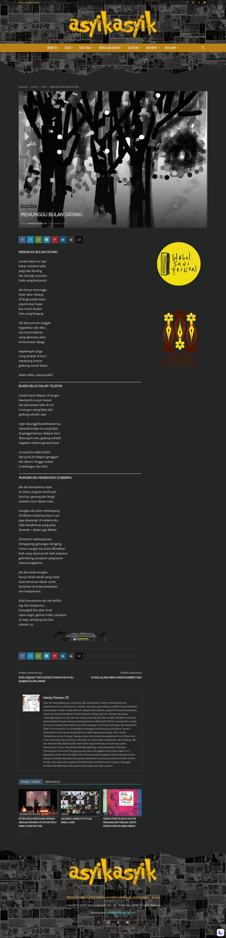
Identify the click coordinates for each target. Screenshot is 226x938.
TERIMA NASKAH (106, 897)
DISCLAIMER (141, 897)
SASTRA (85, 48)
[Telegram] (46, 239)
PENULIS (126, 897)
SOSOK (133, 48)
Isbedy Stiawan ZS (37, 223)
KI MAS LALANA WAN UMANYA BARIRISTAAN (116, 677)
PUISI (43, 86)
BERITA (52, 48)
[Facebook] (187, 2)
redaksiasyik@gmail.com (121, 912)
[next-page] (26, 833)
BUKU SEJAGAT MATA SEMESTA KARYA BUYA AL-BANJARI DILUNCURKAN (46, 679)
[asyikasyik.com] (113, 24)
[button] (203, 48)
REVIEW (151, 48)
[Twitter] (198, 2)
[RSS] (193, 2)
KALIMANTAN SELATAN (30, 814)
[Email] (79, 239)
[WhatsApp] (38, 239)
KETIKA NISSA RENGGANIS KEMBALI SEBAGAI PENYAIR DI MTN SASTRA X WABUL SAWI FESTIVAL (37, 822)
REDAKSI (87, 897)
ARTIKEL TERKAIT (31, 782)
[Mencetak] (71, 239)
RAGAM (170, 48)
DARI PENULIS (52, 782)
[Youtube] (204, 2)
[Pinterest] (54, 239)
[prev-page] (21, 833)
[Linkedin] (62, 239)
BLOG (156, 897)
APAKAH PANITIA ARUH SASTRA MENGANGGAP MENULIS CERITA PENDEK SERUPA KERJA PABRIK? (119, 822)
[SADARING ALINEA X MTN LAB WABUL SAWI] (80, 802)
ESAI (68, 48)
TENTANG (73, 897)
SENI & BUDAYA (109, 48)
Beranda (23, 86)
